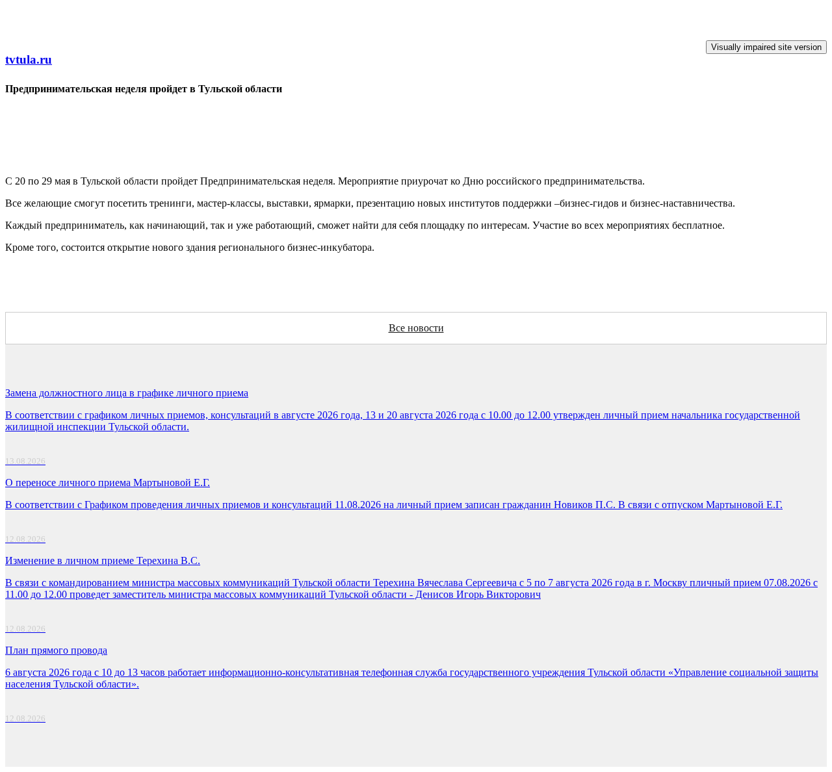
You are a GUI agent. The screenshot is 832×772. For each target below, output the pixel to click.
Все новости (416, 327)
